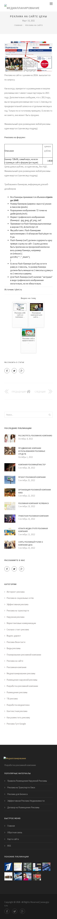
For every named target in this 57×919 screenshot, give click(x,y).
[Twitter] (14, 370)
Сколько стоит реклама (18, 629)
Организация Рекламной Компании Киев (34, 491)
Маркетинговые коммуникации (21, 623)
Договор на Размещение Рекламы (23, 807)
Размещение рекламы (17, 692)
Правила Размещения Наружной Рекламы (27, 780)
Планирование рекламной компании (24, 654)
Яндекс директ (14, 635)
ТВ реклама (12, 698)
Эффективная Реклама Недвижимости (26, 800)
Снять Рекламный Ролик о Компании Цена (30, 543)
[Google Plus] (21, 370)
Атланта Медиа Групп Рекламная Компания (33, 530)
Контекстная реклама (17, 711)
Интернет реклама (16, 591)
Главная (18, 25)
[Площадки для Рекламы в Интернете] (18, 867)
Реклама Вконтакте (16, 642)
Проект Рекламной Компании (32, 477)
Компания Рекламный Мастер (32, 464)
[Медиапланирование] (22, 6)
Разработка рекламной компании (22, 686)
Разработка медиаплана (18, 705)
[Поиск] (49, 415)
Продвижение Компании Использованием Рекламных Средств (31, 451)
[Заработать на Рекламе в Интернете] (8, 867)
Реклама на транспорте (18, 610)
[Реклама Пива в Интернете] (37, 876)
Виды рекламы (13, 648)
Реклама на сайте (34, 25)
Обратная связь (14, 832)
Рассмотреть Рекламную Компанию (35, 435)
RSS (9, 845)
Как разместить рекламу (18, 717)
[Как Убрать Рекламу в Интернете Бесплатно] (37, 867)
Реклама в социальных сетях (20, 598)
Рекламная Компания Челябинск (33, 503)
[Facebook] (7, 370)
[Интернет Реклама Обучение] (8, 876)
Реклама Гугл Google (16, 723)
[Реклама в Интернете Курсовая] (46, 867)
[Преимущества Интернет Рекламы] (18, 876)
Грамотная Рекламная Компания (33, 516)
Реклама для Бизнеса (17, 794)
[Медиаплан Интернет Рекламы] (27, 867)
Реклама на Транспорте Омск (21, 787)
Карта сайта (13, 839)
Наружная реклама (15, 617)
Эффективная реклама (17, 604)
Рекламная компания (16, 667)
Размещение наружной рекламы (22, 679)
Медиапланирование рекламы (21, 673)
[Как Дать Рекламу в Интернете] (27, 876)
